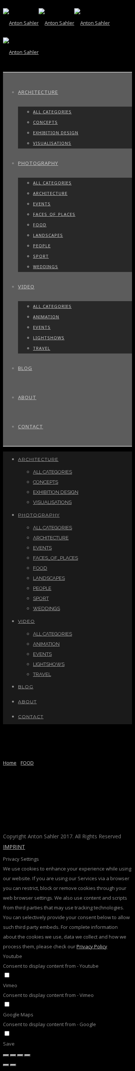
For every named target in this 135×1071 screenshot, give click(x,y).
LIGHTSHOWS (48, 337)
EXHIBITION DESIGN (55, 132)
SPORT (41, 256)
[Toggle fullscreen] (20, 1055)
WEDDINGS (45, 266)
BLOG (25, 368)
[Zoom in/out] (27, 1055)
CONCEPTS (45, 122)
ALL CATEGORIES (52, 111)
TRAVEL (41, 348)
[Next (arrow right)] (13, 1065)
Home (9, 762)
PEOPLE (42, 245)
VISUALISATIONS (52, 143)
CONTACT (30, 426)
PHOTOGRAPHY (38, 163)
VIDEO (26, 286)
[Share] (13, 1055)
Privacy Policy (91, 946)
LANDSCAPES (48, 235)
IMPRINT (14, 846)
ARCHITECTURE (38, 92)
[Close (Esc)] (6, 1055)
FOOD (39, 224)
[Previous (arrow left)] (6, 1065)
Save (9, 1043)
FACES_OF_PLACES (54, 214)
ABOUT (27, 397)
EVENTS (42, 203)
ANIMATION (46, 316)
